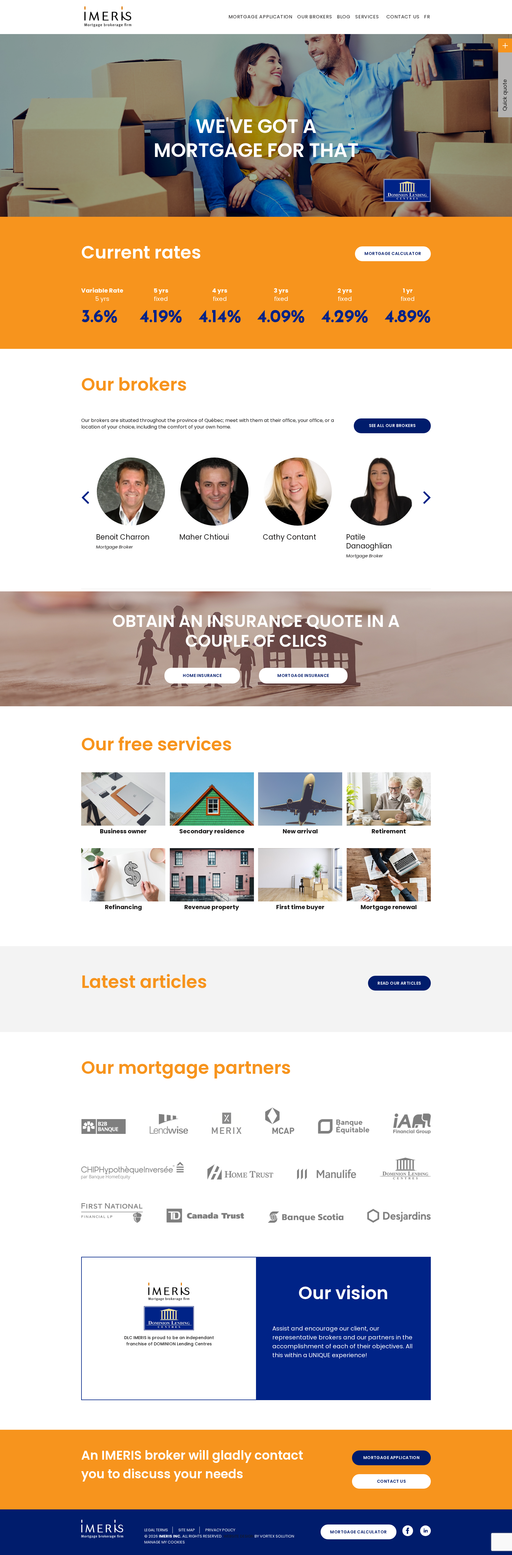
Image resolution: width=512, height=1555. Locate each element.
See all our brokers (392, 426)
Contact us (402, 16)
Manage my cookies (164, 1542)
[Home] (108, 16)
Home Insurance (202, 675)
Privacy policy (220, 1530)
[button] (85, 489)
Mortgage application (260, 16)
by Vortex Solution (274, 1536)
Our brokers (314, 16)
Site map (186, 1530)
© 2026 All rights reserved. (183, 1536)
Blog (344, 16)
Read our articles (399, 983)
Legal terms (156, 1530)
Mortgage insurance (303, 675)
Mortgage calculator (392, 253)
